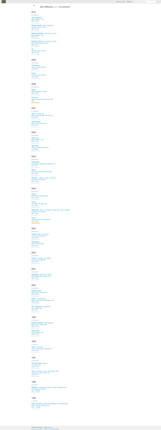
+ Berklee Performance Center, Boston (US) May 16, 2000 (42, 300)
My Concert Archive (3, 1)
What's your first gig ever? (49, 429)
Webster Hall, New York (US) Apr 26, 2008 (39, 91)
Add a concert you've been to (37, 429)
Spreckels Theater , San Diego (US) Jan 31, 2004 (40, 219)
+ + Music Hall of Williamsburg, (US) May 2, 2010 (43, 42)
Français (50, 427)
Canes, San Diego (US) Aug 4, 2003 (37, 243)
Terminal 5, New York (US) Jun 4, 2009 (38, 74)
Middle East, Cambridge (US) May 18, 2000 (39, 292)
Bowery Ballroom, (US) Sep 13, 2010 (37, 19)
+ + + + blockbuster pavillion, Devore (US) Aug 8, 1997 (44, 372)
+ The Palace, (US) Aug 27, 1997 (39, 364)
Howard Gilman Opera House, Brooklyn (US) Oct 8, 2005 (43, 163)
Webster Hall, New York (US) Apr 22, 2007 (39, 123)
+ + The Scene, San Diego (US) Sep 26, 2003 (40, 235)
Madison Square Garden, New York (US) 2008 (42, 99)
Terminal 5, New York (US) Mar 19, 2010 (38, 50)
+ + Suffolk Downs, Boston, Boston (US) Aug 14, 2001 (41, 276)
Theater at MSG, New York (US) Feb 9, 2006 (39, 147)
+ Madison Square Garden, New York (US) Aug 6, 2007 (42, 115)
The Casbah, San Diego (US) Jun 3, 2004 (39, 203)
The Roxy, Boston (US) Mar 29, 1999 (37, 332)
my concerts (121, 2)
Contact (57, 429)
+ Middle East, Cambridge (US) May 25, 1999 (42, 324)
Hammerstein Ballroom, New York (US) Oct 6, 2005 (41, 171)
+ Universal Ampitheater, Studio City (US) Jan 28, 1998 (41, 348)
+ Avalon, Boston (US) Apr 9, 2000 (41, 308)
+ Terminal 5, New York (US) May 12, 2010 (42, 27)
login (129, 2)
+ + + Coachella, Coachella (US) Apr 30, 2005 (43, 179)
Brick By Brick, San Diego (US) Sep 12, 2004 (39, 195)
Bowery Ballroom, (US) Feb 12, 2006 (37, 139)
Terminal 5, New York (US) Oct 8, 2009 (38, 67)
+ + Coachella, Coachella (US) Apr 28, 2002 (41, 259)
